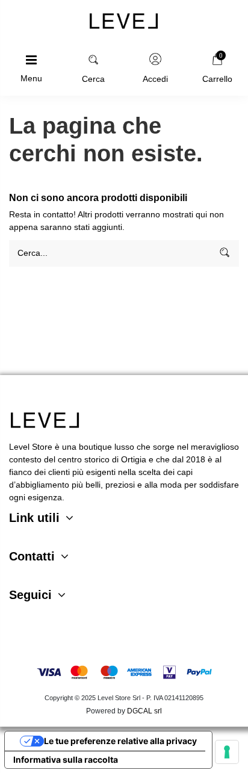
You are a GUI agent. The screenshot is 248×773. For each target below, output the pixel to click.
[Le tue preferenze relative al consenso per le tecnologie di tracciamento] (226, 751)
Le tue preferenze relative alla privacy (120, 741)
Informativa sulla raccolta (65, 759)
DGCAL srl (144, 711)
